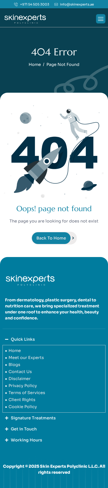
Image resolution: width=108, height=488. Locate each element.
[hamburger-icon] (100, 19)
